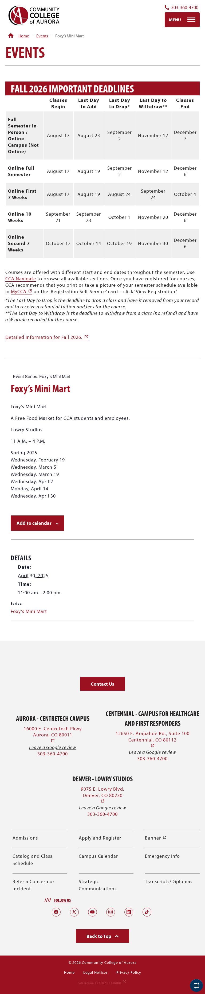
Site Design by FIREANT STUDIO (102, 983)
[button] (102, 684)
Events (42, 35)
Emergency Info (162, 856)
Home (23, 35)
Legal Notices (95, 972)
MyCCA (21, 291)
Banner (156, 838)
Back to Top (99, 936)
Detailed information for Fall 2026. (46, 337)
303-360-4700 (184, 7)
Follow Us (62, 900)
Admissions (25, 838)
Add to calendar (34, 523)
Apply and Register (100, 838)
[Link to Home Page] (10, 36)
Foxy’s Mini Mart (29, 611)
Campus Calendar (98, 856)
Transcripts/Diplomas (168, 881)
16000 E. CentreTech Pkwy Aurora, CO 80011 (53, 734)
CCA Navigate (20, 278)
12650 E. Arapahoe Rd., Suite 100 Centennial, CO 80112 (153, 739)
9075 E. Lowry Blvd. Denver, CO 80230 (102, 795)
